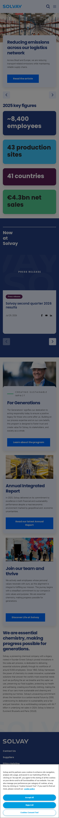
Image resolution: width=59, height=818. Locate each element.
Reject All (29, 805)
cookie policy (29, 789)
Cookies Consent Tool (29, 812)
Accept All (29, 797)
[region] (29, 791)
